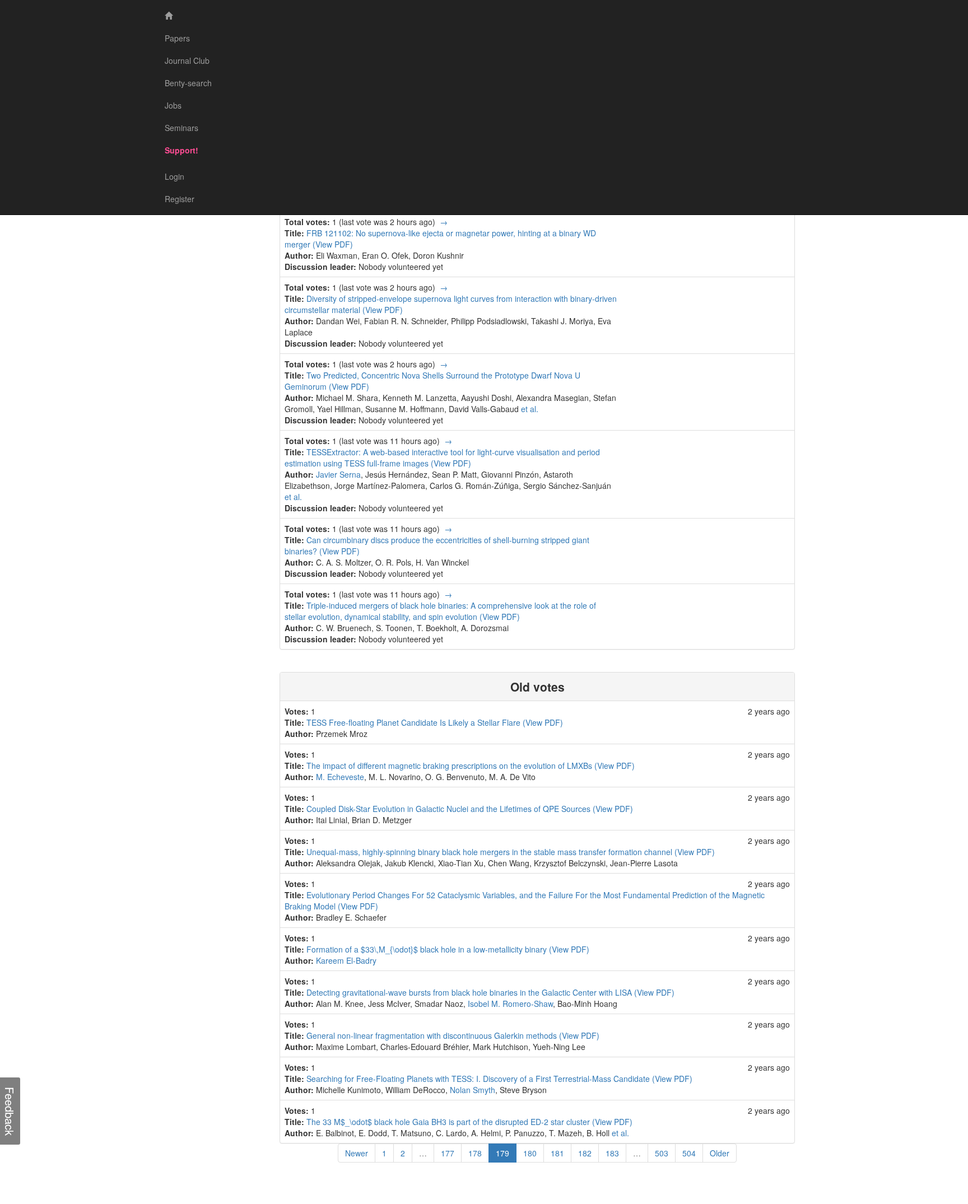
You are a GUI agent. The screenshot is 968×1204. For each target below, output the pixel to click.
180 (530, 1153)
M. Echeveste (340, 776)
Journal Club (187, 60)
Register (179, 198)
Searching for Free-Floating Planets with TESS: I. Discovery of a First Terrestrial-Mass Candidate (479, 1078)
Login (174, 176)
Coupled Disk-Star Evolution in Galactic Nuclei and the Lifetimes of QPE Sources (449, 808)
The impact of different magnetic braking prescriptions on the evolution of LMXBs (450, 765)
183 (612, 1153)
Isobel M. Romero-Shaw (510, 1003)
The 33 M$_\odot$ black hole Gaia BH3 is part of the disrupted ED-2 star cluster (449, 1121)
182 (585, 1153)
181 (557, 1153)
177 (447, 1153)
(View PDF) (333, 244)
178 (475, 1153)
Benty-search (188, 82)
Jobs (173, 105)
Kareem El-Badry (346, 960)
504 (689, 1153)
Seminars (181, 127)
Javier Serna (338, 474)
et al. (529, 408)
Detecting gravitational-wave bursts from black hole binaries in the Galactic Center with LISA (470, 992)
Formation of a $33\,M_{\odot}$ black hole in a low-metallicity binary (427, 949)
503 (661, 1153)
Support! (181, 150)
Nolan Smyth (472, 1089)
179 (506, 1153)
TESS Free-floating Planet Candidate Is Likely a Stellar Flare (414, 722)
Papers (177, 38)
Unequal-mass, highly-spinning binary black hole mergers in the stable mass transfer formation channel (490, 851)
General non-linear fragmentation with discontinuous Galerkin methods (432, 1035)
